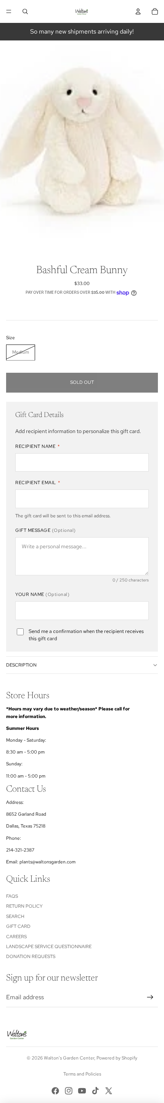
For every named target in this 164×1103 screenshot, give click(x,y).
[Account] (138, 11)
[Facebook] (55, 1090)
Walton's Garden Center (69, 1058)
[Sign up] (150, 997)
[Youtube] (82, 1090)
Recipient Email (37, 483)
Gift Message (45, 530)
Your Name (42, 594)
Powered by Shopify (116, 1058)
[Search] (25, 11)
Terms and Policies (82, 1074)
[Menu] (9, 11)
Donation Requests (30, 956)
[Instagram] (68, 1090)
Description (21, 665)
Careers (16, 937)
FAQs (12, 896)
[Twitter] (108, 1090)
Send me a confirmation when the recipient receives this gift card (86, 635)
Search (15, 916)
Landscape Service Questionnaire (49, 947)
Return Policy (24, 906)
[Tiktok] (95, 1090)
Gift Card (18, 926)
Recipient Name (37, 446)
